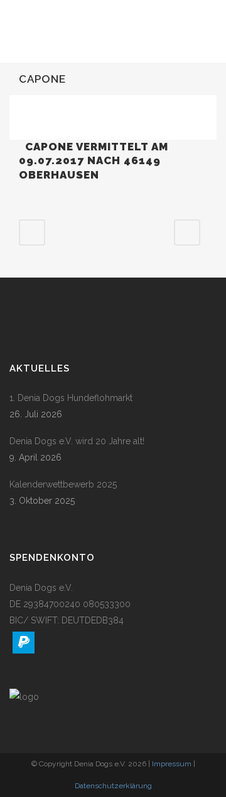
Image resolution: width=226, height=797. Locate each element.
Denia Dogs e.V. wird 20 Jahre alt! (76, 441)
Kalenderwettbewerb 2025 (63, 484)
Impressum (171, 763)
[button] (24, 643)
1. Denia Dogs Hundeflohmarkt (70, 398)
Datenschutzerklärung (113, 785)
